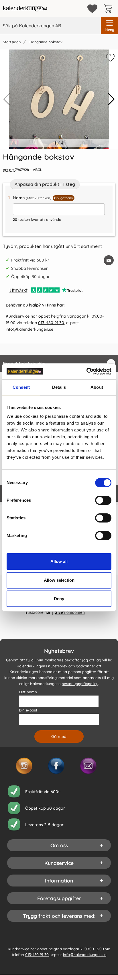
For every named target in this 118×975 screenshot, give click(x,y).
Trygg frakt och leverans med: (59, 916)
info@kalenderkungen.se (29, 329)
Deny (59, 598)
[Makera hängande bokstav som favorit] (110, 58)
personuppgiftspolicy (80, 683)
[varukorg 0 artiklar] (109, 8)
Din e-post (28, 710)
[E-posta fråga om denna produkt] (109, 260)
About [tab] (97, 387)
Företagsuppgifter (59, 898)
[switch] (103, 500)
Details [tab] (59, 387)
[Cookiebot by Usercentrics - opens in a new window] (86, 371)
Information (59, 880)
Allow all (59, 561)
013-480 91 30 (51, 322)
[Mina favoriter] (92, 9)
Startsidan (12, 42)
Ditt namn (28, 692)
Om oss (59, 845)
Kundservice (59, 863)
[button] (111, 99)
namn (43, 197)
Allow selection (59, 580)
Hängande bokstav (45, 42)
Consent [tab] (21, 387)
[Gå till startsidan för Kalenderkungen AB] (25, 8)
